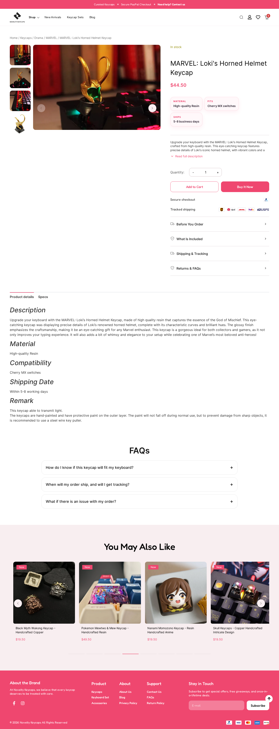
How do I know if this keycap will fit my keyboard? (89, 467)
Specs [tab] (43, 297)
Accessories (99, 703)
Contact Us (154, 691)
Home (14, 37)
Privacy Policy (128, 703)
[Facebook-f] (14, 703)
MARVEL (51, 37)
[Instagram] (22, 703)
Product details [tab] (22, 297)
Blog (92, 17)
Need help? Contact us (171, 4)
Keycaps (26, 37)
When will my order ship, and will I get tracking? (87, 484)
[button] (241, 18)
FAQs (150, 697)
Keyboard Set (100, 697)
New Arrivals (53, 17)
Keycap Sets (75, 17)
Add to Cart (194, 187)
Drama (38, 37)
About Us (125, 691)
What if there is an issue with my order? (81, 501)
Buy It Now (245, 187)
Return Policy (155, 703)
